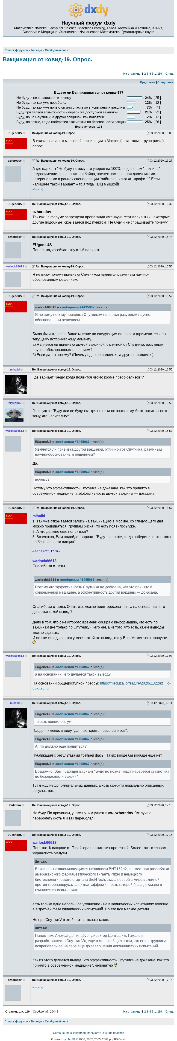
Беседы (36, 1021)
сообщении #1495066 (77, 579)
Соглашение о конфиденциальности (77, 1033)
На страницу (131, 73)
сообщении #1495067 (72, 667)
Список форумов (16, 1021)
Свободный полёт (57, 1021)
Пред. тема (147, 82)
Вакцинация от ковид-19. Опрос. (47, 59)
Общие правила (113, 1033)
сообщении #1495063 (72, 441)
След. (169, 73)
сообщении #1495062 (77, 307)
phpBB (71, 1039)
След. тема (165, 82)
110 (159, 73)
